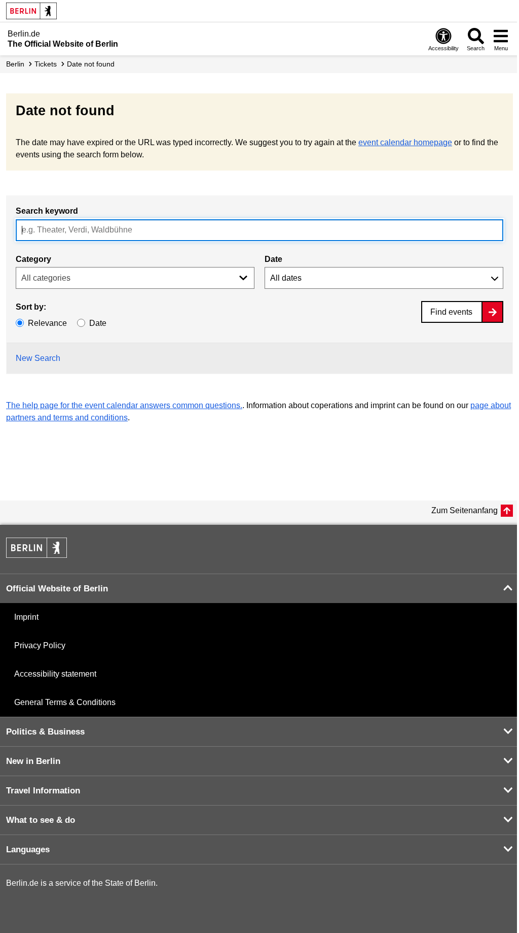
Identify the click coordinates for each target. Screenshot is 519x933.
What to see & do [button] (40, 820)
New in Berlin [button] (33, 761)
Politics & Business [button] (45, 732)
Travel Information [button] (43, 790)
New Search (38, 358)
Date (273, 259)
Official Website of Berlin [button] (57, 588)
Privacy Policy (39, 645)
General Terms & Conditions (65, 702)
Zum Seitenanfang (464, 510)
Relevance (47, 323)
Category (33, 259)
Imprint (26, 617)
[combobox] (259, 230)
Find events (451, 312)
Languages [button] (28, 849)
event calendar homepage (405, 142)
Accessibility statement (55, 674)
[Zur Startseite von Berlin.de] (36, 555)
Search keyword (47, 211)
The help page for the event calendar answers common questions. (124, 405)
